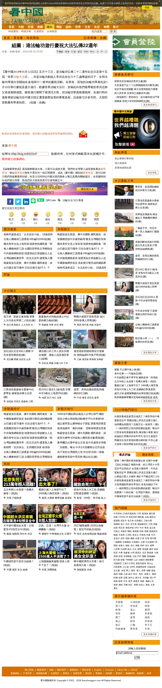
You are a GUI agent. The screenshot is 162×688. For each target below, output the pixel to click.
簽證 (116, 574)
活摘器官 (118, 563)
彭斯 (141, 531)
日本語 (134, 670)
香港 (80, 200)
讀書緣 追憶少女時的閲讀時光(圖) (132, 101)
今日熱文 (10, 290)
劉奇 (120, 581)
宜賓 (59, 397)
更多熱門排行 (150, 448)
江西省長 (32, 401)
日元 (134, 549)
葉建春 (45, 324)
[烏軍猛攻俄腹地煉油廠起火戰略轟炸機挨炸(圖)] (124, 214)
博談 (59, 27)
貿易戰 (117, 520)
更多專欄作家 (150, 634)
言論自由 (151, 567)
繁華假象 (59, 497)
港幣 (139, 549)
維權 (123, 560)
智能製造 (81, 569)
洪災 (30, 533)
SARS (132, 567)
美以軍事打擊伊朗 (124, 158)
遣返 (153, 570)
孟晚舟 (124, 531)
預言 (79, 533)
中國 (9, 569)
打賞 (73, 51)
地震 (44, 397)
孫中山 (131, 577)
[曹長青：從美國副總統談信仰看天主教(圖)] (124, 186)
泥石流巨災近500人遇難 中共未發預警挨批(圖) (146, 300)
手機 (125, 585)
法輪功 (142, 560)
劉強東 (150, 552)
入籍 (125, 574)
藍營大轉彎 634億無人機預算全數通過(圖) (80, 437)
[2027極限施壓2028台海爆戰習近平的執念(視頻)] (89, 506)
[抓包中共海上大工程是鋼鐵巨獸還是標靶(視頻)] (89, 470)
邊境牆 (135, 531)
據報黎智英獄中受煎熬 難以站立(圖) (77, 456)
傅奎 (61, 324)
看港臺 (18, 37)
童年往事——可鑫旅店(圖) (128, 373)
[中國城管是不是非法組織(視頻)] (19, 541)
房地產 (145, 549)
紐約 (68, 27)
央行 (132, 545)
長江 (123, 524)
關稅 (130, 531)
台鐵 (147, 517)
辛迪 (147, 628)
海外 (141, 574)
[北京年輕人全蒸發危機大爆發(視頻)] (19, 470)
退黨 (155, 524)
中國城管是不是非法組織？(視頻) (131, 496)
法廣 (143, 542)
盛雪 (96, 397)
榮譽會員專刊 (124, 74)
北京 (144, 552)
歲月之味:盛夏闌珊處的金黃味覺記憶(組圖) (136, 393)
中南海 (142, 535)
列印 (86, 51)
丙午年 (23, 533)
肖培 (56, 324)
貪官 (123, 538)
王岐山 (117, 531)
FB (156, 542)
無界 (149, 673)
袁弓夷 (133, 524)
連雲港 (85, 359)
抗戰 (125, 577)
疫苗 (116, 528)
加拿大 (121, 545)
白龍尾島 (118, 567)
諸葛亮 (136, 581)
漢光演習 (133, 517)
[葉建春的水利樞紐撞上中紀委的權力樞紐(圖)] (54, 297)
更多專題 (152, 172)
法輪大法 (19, 76)
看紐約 (88, 673)
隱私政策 (86, 670)
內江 (54, 397)
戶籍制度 (17, 497)
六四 (150, 524)
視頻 (7, 463)
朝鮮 (116, 545)
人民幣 (117, 549)
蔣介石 (138, 577)
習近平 (124, 520)
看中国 (28, 14)
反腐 (137, 538)
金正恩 (152, 528)
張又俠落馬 (121, 163)
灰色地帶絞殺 (89, 533)
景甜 (79, 324)
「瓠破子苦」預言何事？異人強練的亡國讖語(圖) (147, 232)
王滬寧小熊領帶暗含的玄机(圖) (130, 444)
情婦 (127, 538)
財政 (156, 549)
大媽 (156, 552)
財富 (116, 552)
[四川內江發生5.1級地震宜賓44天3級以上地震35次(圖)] (54, 369)
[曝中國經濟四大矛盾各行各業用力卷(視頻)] (89, 541)
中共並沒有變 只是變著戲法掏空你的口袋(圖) (146, 314)
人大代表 (25, 324)
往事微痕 (127, 542)
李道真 (134, 606)
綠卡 (130, 574)
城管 (14, 569)
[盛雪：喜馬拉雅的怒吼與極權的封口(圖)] (89, 369)
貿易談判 (153, 531)
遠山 (132, 609)
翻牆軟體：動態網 (134, 673)
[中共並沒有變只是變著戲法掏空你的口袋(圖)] (124, 310)
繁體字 (45, 533)
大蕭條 (50, 497)
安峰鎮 (100, 359)
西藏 (16, 359)
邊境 (84, 397)
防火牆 (117, 560)
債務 (137, 545)
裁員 (44, 497)
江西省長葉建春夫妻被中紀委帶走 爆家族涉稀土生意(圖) (18, 393)
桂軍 (120, 577)
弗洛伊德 (129, 528)
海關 (148, 570)
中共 (142, 528)
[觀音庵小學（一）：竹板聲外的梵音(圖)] (124, 338)
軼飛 (118, 609)
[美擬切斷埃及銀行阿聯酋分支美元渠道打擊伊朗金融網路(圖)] (124, 241)
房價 (116, 556)
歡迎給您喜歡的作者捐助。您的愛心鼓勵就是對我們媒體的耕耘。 (38, 133)
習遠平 (97, 324)
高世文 (17, 401)
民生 (135, 574)
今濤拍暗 (135, 602)
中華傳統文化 (57, 533)
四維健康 (120, 628)
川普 (139, 513)
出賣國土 (138, 520)
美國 (40, 27)
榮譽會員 (20, 172)
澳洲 (154, 574)
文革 (153, 585)
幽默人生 (150, 581)
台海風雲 (52, 31)
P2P (139, 556)
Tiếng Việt (122, 670)
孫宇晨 (85, 324)
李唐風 (148, 613)
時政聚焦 (13, 31)
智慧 (116, 585)
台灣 (132, 552)
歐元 (130, 549)
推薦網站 (15, 673)
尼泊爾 (10, 359)
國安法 (153, 517)
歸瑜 (147, 606)
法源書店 (54, 673)
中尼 (79, 397)
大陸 (21, 27)
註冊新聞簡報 (124, 642)
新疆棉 (117, 524)
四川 (49, 397)
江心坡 (126, 567)
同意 (147, 7)
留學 (143, 570)
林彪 (116, 581)
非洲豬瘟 (127, 556)
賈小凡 (119, 606)
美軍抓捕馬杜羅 (123, 167)
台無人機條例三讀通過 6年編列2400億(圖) (27, 239)
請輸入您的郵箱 (137, 648)
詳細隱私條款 (32, 7)
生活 (97, 27)
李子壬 (148, 625)
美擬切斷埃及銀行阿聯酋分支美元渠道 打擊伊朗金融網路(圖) (147, 245)
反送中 (117, 538)
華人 (128, 570)
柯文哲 (121, 528)
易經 (142, 581)
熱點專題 (121, 152)
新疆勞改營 (141, 567)
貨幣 (152, 545)
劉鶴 (116, 535)
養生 (116, 588)
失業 (9, 497)
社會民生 (39, 31)
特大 (92, 51)
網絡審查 (150, 560)
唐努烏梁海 (141, 563)
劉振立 (17, 324)
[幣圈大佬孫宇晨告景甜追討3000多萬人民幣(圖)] (89, 297)
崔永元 (135, 535)
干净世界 (27, 673)
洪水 (127, 524)
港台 (49, 27)
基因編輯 (151, 556)
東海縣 (92, 359)
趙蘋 (147, 617)
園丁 (118, 617)
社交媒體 (150, 542)
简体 (67, 51)
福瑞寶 (109, 673)
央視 (123, 570)
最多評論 (125, 454)
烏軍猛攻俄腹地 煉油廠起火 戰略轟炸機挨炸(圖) (146, 218)
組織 (25, 569)
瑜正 (118, 625)
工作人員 (68, 363)
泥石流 (22, 359)
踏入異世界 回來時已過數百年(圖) (132, 93)
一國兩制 (118, 542)
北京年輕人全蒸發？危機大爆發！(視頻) (135, 381)
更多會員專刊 (150, 104)
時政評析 (26, 31)
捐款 (51, 670)
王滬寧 (121, 535)
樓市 (151, 549)
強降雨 (15, 533)
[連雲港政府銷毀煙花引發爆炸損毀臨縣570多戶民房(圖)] (89, 331)
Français (109, 670)
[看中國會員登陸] (136, 41)
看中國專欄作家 (126, 596)
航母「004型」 (85, 497)
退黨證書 (77, 673)
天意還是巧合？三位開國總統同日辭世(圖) (136, 85)
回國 (120, 574)
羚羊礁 (96, 497)
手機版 (59, 51)
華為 (146, 528)
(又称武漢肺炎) (129, 513)
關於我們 (61, 670)
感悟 (120, 585)
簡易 (147, 602)
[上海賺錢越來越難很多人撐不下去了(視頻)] (54, 541)
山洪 (28, 359)
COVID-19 (123, 517)
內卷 (89, 569)
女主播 (117, 570)
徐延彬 (10, 401)
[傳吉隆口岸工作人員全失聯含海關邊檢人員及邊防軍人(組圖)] (54, 331)
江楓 (132, 625)
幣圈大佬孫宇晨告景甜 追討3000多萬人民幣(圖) (147, 287)
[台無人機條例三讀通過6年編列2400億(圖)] (124, 324)
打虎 (142, 538)
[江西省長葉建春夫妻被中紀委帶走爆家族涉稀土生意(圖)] (19, 369)
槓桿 (142, 545)
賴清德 (145, 513)
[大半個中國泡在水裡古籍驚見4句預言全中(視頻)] (19, 506)
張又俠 (10, 324)
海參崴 (126, 552)
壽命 (148, 585)
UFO (136, 528)
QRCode (51, 200)
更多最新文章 (150, 401)
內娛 (91, 324)
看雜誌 (66, 673)
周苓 (118, 613)
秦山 (118, 621)
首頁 (11, 27)
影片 (116, 27)
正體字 (68, 533)
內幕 (148, 535)
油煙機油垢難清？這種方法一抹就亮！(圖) (136, 424)
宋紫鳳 (119, 602)
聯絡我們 (41, 670)
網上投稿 (29, 670)
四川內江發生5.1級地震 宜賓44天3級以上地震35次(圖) (147, 273)
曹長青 (134, 628)
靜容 (132, 621)
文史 (87, 27)
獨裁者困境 (103, 533)
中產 (120, 552)
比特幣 (124, 549)
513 (75, 200)
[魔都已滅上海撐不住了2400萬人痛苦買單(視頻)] (54, 470)
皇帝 (130, 581)
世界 (78, 27)
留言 (80, 51)
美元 (147, 545)
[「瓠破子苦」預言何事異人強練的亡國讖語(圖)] (124, 228)
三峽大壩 (147, 520)
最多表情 (148, 454)
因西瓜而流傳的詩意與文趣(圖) (130, 81)
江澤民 (128, 535)
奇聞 (106, 27)
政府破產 (70, 497)
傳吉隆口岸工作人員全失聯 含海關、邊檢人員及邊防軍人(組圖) (54, 355)
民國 (116, 577)
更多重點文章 (150, 352)
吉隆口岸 (58, 363)
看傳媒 (98, 673)
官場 (30, 27)
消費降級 (52, 569)
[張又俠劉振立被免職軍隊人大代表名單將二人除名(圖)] (19, 297)
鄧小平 (153, 577)
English (98, 670)
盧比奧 (152, 513)
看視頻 (119, 673)
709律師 (129, 560)
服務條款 (74, 670)
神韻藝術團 (41, 673)
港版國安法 (142, 524)
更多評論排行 (150, 500)
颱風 (9, 533)
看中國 (12, 145)
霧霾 (144, 556)
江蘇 (79, 359)
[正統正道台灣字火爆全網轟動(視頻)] (54, 506)
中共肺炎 (118, 513)
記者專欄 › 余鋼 (95, 37)
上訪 (136, 560)
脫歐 (127, 545)
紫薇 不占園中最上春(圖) (127, 369)
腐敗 (132, 538)
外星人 (142, 585)
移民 (133, 570)
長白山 (150, 563)
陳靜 (132, 613)
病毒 (116, 517)
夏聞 (147, 609)
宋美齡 (146, 577)
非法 (19, 569)
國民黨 (141, 517)
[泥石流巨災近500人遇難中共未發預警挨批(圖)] (19, 331)
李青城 (148, 621)
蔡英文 (138, 552)
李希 (51, 324)
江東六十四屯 (129, 563)
